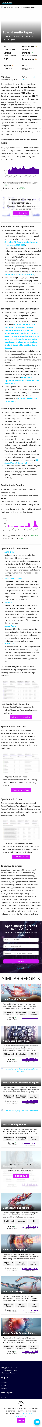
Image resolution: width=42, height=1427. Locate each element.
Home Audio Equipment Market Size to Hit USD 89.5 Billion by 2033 (22, 380)
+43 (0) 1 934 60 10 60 (9, 1368)
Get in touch (21, 213)
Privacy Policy (28, 967)
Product (4, 1383)
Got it (21, 1420)
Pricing (3, 1385)
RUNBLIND (9, 644)
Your (21, 946)
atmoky (8, 602)
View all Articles (21, 856)
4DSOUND (9, 552)
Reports (4, 1398)
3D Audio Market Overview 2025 (19, 274)
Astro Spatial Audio (13, 579)
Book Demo (21, 1176)
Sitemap (4, 1388)
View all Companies (21, 717)
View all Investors (21, 790)
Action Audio (10, 626)
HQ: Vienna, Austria (8, 1373)
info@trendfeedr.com (9, 1370)
